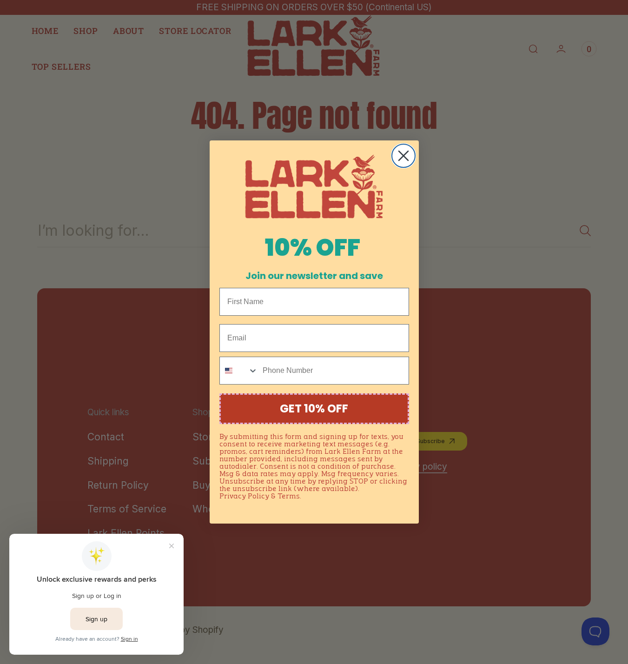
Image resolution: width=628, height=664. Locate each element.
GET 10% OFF (314, 408)
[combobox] (239, 370)
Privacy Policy (244, 496)
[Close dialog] (403, 155)
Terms (289, 496)
